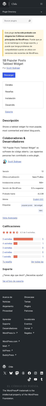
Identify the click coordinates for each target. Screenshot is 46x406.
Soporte (9, 111)
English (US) (38, 199)
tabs (40, 210)
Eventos (28, 324)
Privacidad (8, 310)
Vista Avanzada (10, 218)
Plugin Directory (9, 12)
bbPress (8, 350)
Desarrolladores (10, 328)
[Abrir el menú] (42, 4)
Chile (11, 366)
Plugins (27, 306)
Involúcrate (29, 319)
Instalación (10, 98)
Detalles (9, 85)
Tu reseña (7, 261)
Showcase (29, 297)
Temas (27, 301)
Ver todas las (37, 261)
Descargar (9, 75)
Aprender (7, 319)
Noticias (6, 301)
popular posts (27, 205)
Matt (6, 346)
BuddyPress (9, 355)
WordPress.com (11, 341)
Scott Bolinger (13, 68)
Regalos (29, 333)
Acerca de (7, 297)
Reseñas (9, 91)
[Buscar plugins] (29, 20)
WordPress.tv (10, 333)
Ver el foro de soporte (13, 281)
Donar (28, 328)
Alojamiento (8, 306)
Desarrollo (10, 105)
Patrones (28, 310)
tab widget (38, 205)
